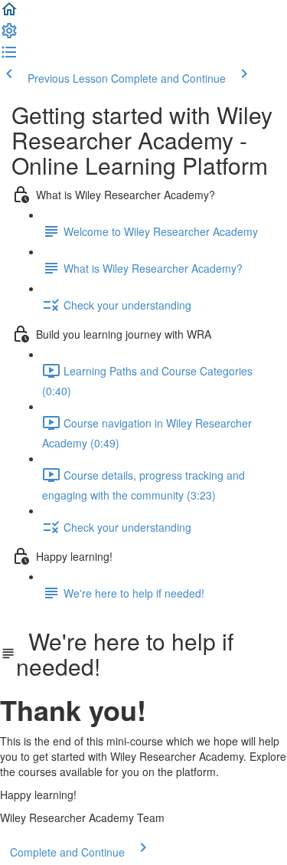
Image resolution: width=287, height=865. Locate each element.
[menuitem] (9, 35)
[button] (9, 13)
